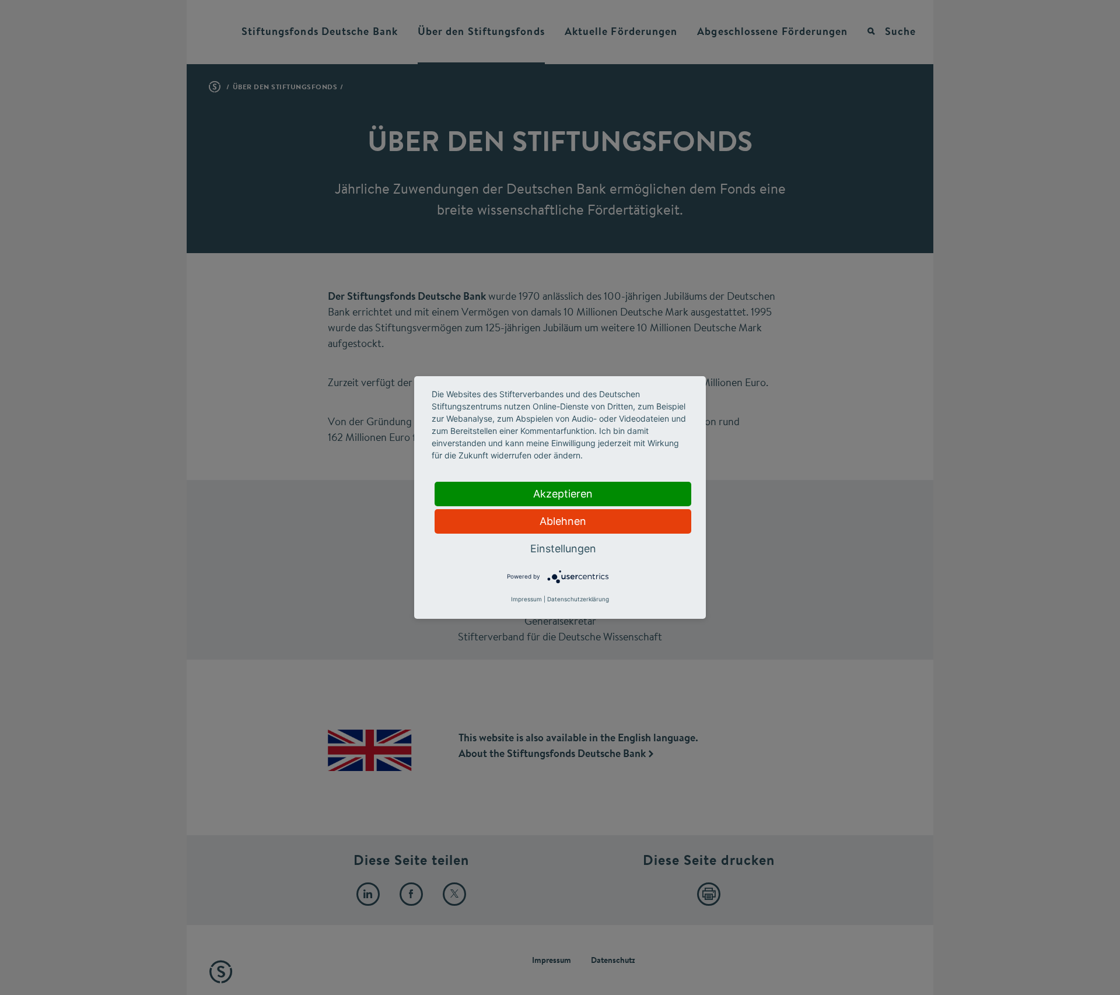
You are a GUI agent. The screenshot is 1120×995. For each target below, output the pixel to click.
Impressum (526, 598)
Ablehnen (563, 521)
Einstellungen (563, 548)
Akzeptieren (563, 494)
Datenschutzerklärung (578, 598)
